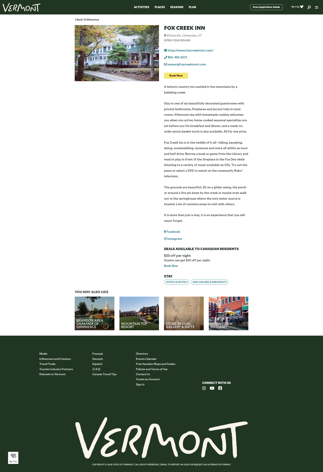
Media (43, 353)
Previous (79, 56)
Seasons (176, 7)
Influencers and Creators (55, 359)
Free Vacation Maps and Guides (155, 364)
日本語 (96, 369)
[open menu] (316, 7)
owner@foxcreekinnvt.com (187, 64)
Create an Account (148, 379)
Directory (142, 353)
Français (97, 353)
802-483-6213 (177, 57)
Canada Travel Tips (104, 374)
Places (160, 7)
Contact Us (143, 374)
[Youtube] (212, 388)
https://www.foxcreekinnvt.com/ (190, 50)
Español (97, 364)
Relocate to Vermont (52, 374)
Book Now (176, 75)
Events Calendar (146, 359)
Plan (192, 7)
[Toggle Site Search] (309, 7)
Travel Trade (47, 364)
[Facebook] (220, 388)
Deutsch (97, 359)
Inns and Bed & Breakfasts (210, 282)
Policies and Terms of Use (152, 369)
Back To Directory (87, 19)
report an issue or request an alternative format (200, 464)
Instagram (174, 238)
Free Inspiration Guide (266, 7)
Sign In (140, 384)
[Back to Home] (22, 7)
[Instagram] (204, 388)
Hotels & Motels (177, 282)
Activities (141, 7)
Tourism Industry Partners (56, 369)
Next (154, 56)
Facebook (173, 231)
